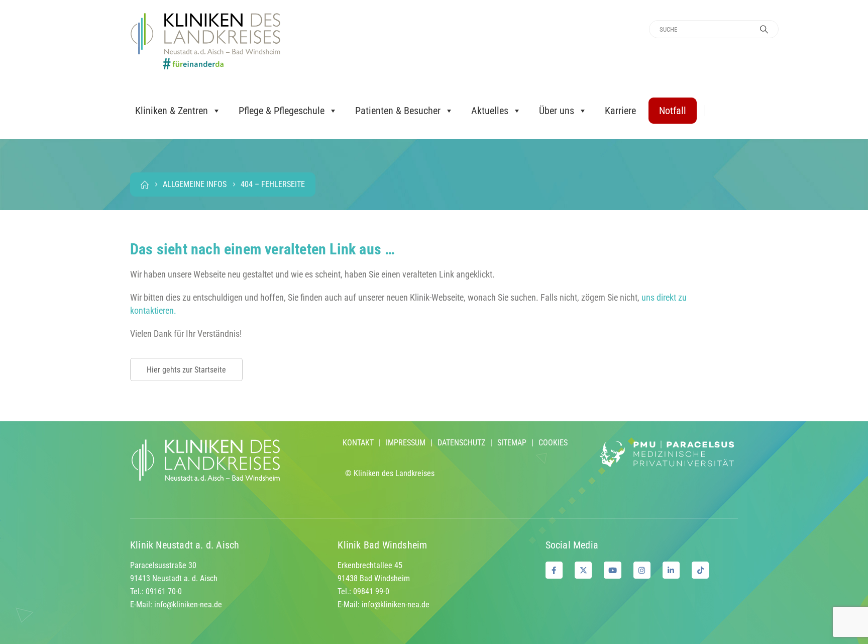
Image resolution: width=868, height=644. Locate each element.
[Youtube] (612, 570)
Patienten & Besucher (398, 111)
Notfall (672, 111)
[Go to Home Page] (145, 184)
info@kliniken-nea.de (188, 604)
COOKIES (553, 442)
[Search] (764, 29)
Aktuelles (489, 111)
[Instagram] (641, 570)
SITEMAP (511, 442)
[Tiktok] (700, 570)
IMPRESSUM (405, 442)
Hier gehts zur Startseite (186, 370)
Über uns (556, 111)
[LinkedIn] (671, 570)
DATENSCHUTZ (461, 442)
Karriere (620, 111)
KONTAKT (358, 442)
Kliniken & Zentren (171, 111)
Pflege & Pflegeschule (281, 111)
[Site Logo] (205, 41)
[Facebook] (554, 570)
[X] (583, 570)
